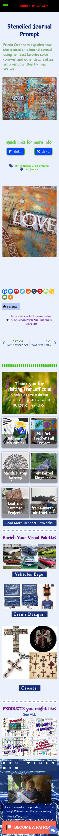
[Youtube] (4, 768)
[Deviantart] (47, 763)
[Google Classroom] (40, 291)
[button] (6, 6)
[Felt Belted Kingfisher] (44, 466)
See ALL (29, 714)
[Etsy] (22, 763)
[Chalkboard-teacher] (16, 763)
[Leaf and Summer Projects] (15, 501)
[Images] (16, 768)
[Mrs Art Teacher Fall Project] (44, 431)
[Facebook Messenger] (10, 291)
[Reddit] (28, 291)
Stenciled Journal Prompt (30, 30)
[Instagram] (41, 763)
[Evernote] (46, 291)
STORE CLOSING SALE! (34, 6)
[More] (10, 297)
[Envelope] (4, 763)
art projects (41, 166)
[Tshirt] (28, 763)
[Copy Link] (51, 291)
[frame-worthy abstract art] (44, 501)
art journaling (23, 166)
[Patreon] (10, 763)
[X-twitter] (10, 768)
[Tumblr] (34, 291)
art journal (32, 169)
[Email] (4, 297)
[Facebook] (4, 291)
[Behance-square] (53, 763)
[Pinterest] (16, 291)
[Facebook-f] (34, 763)
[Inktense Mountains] (15, 431)
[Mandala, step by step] (15, 466)
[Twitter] (22, 291)
